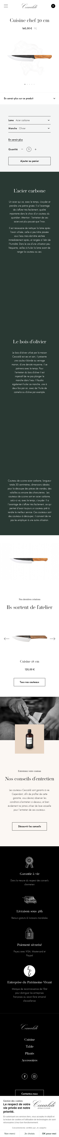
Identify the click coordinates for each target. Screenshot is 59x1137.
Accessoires (29, 1060)
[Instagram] (34, 1076)
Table (29, 1046)
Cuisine (29, 1040)
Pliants (29, 1053)
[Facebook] (25, 1076)
